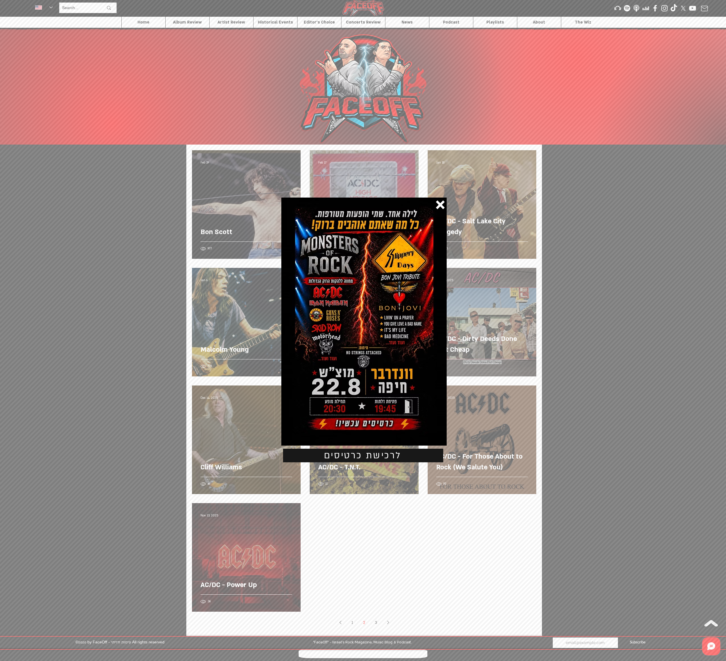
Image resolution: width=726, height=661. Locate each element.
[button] (440, 205)
